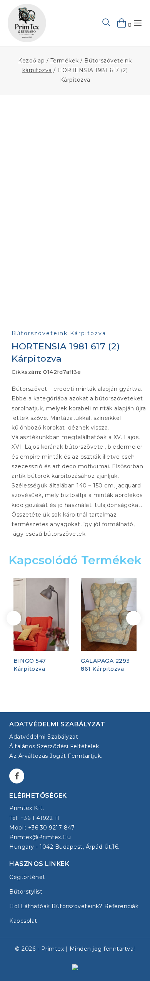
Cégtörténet (27, 877)
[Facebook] (16, 776)
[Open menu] (137, 23)
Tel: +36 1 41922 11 (34, 818)
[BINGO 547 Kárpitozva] (41, 614)
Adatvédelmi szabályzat (43, 736)
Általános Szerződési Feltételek (54, 746)
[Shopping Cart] (122, 23)
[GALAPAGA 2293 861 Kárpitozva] (109, 614)
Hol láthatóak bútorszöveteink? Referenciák (73, 906)
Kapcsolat (23, 920)
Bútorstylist (25, 891)
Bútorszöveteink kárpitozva (59, 333)
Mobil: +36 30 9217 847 (42, 827)
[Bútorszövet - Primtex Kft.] (27, 23)
